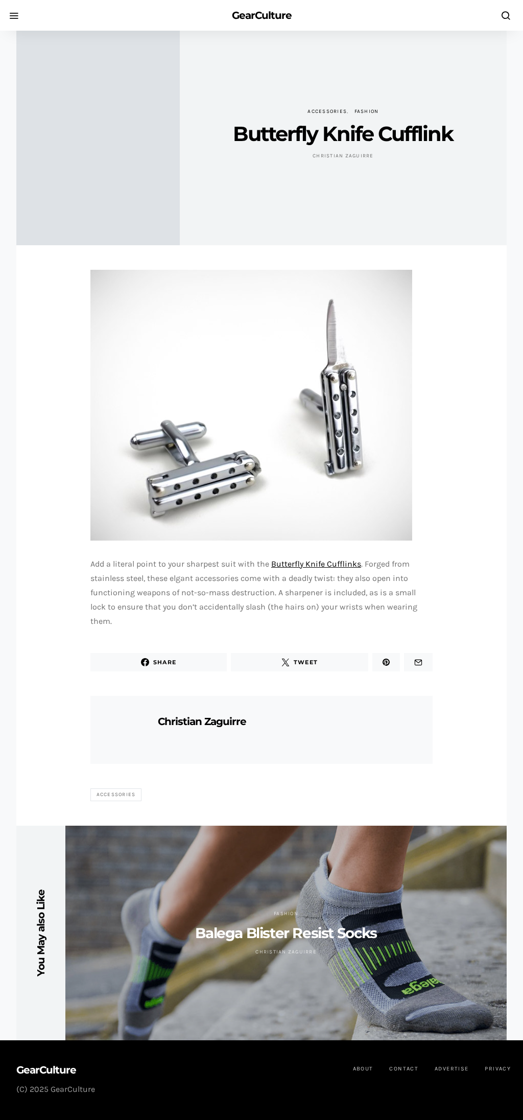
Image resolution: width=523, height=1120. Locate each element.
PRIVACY (498, 1068)
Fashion (366, 111)
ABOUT (363, 1068)
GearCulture (262, 15)
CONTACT (403, 1068)
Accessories (327, 111)
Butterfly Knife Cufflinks (316, 564)
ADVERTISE (451, 1068)
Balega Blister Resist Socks (285, 933)
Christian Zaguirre (343, 156)
